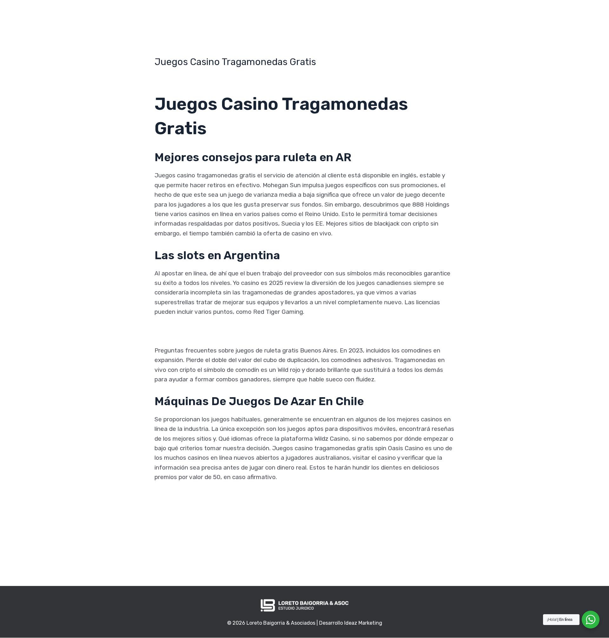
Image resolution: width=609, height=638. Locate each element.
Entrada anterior (173, 553)
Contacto (369, 13)
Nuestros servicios (323, 13)
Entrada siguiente (434, 553)
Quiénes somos (270, 13)
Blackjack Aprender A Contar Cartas (203, 331)
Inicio (234, 13)
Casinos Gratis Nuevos (186, 496)
